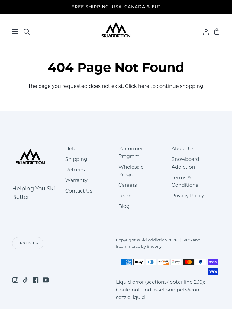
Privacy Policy (188, 196)
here (143, 86)
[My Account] (203, 32)
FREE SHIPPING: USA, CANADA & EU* (116, 6)
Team (125, 196)
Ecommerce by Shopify (139, 246)
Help (71, 148)
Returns (75, 170)
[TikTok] (25, 280)
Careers (127, 185)
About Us (183, 148)
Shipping (76, 159)
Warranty (76, 180)
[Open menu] (9, 31)
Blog (124, 206)
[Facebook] (36, 280)
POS (187, 239)
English (25, 243)
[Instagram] (15, 280)
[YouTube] (46, 280)
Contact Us (78, 191)
